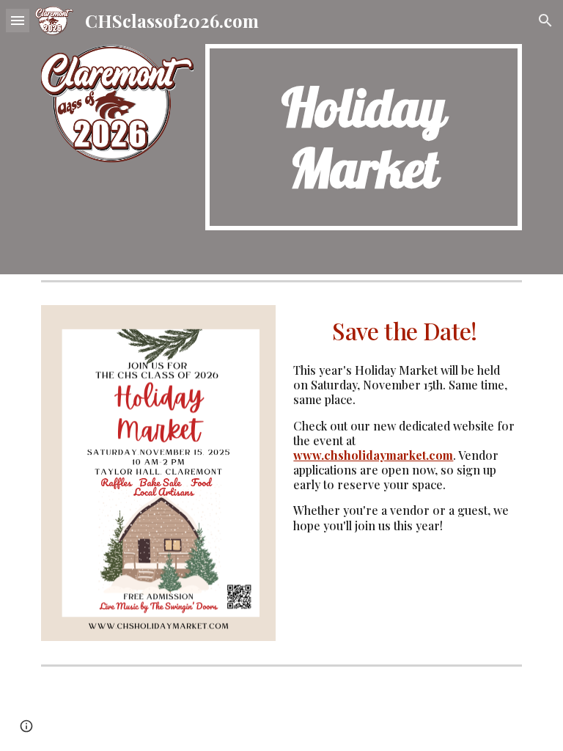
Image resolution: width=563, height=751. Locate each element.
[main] (363, 137)
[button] (17, 20)
